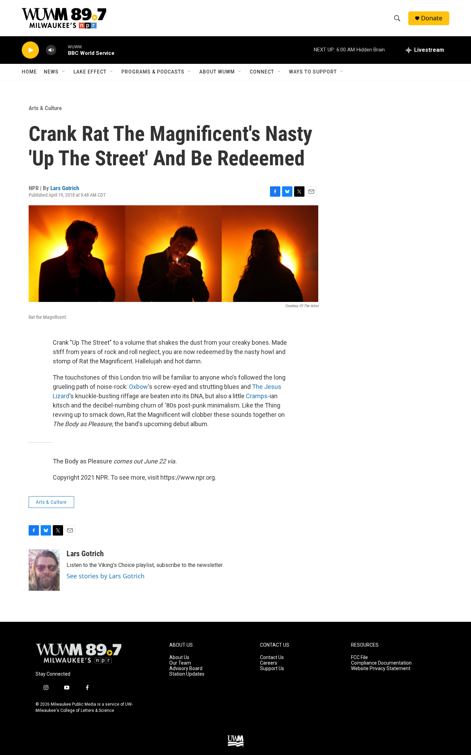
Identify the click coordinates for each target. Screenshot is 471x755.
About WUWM (217, 72)
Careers (268, 663)
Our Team (180, 663)
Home (29, 72)
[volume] (51, 50)
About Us (179, 657)
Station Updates (186, 674)
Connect (262, 72)
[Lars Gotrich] (44, 570)
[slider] (62, 49)
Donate (431, 18)
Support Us (272, 668)
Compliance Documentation (381, 663)
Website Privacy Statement (380, 668)
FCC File (359, 657)
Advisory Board (185, 668)
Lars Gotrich (64, 188)
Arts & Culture (45, 108)
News (51, 72)
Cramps (257, 396)
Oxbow (138, 386)
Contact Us (272, 657)
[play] (30, 50)
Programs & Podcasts (152, 72)
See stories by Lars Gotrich (105, 576)
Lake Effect (90, 72)
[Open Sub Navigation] (64, 72)
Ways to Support (313, 72)
